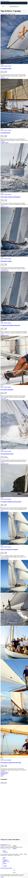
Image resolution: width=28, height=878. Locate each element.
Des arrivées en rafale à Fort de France (11, 762)
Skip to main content (5, 1)
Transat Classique (7, 65)
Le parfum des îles (5, 132)
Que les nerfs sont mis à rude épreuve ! (11, 197)
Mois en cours (3, 782)
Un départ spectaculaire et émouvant (10, 325)
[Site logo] (14, 7)
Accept (2, 876)
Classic (2, 65)
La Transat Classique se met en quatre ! (11, 501)
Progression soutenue (6, 261)
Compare (5, 865)
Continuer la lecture (5, 78)
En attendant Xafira (6, 68)
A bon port (3, 14)
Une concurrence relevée (7, 453)
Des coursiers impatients (7, 389)
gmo (6, 71)
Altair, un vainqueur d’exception (9, 549)
